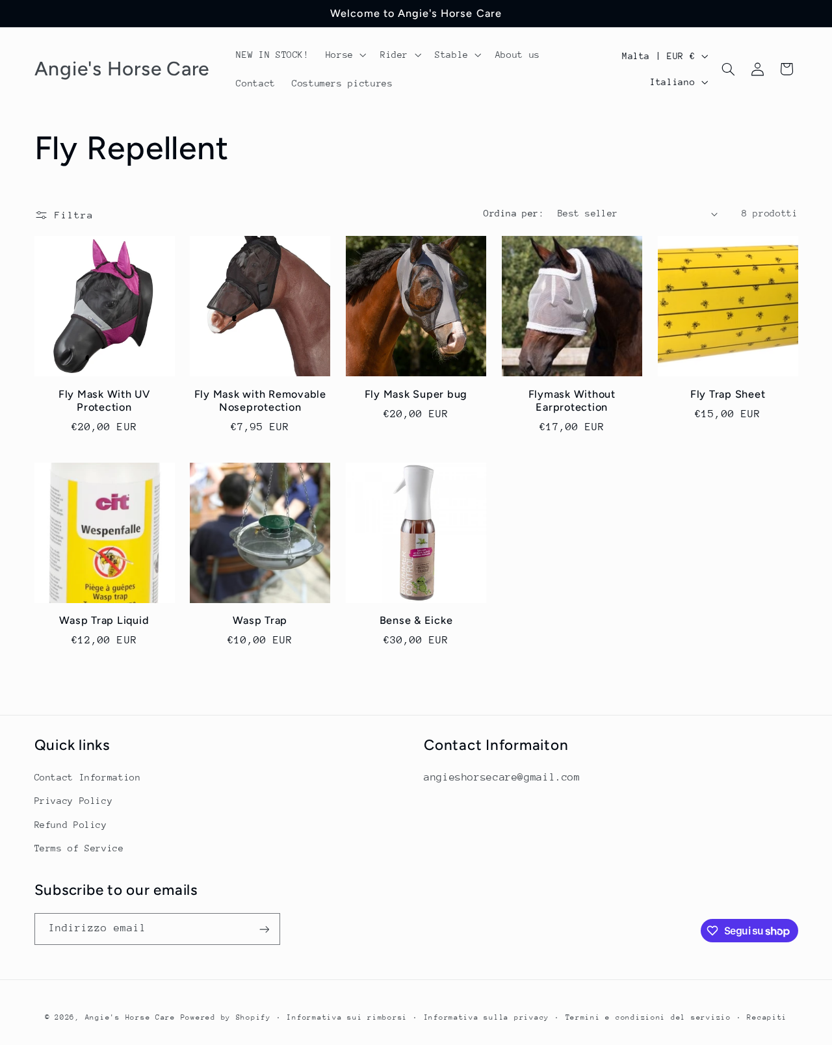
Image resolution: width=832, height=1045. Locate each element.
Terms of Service (79, 848)
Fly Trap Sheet (728, 394)
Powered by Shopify (226, 1017)
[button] (344, 54)
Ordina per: (514, 213)
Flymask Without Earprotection (572, 400)
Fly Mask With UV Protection (104, 400)
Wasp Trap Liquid (104, 620)
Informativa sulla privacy (486, 1017)
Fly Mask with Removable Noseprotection (260, 400)
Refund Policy (70, 824)
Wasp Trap (260, 620)
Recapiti (767, 1017)
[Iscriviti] (264, 929)
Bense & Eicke (416, 620)
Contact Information (87, 777)
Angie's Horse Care (130, 1017)
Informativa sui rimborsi (347, 1017)
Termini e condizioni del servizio (648, 1017)
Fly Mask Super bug (416, 394)
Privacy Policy (73, 800)
